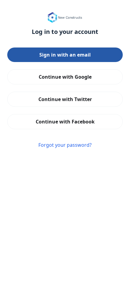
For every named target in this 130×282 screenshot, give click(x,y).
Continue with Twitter (65, 99)
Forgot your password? (65, 145)
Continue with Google (65, 77)
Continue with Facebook (65, 121)
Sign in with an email (65, 54)
